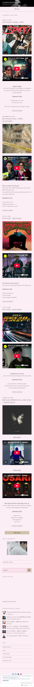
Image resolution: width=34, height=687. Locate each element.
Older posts (17, 532)
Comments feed (7, 657)
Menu (17, 9)
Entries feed (5, 653)
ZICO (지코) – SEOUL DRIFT (12, 310)
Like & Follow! (7, 576)
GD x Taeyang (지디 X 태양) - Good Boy (17, 635)
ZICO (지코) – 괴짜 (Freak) (11, 218)
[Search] (29, 570)
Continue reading (17, 110)
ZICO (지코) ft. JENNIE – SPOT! (13, 22)
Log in (4, 650)
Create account (6, 647)
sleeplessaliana (11, 2)
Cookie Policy (6, 680)
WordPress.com (6, 660)
